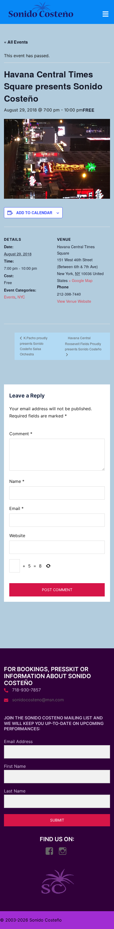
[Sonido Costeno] (40, 11)
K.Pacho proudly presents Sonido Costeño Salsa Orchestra (33, 345)
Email (16, 508)
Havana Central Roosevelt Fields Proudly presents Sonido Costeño (83, 343)
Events (9, 297)
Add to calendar (34, 212)
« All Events (16, 42)
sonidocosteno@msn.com (38, 699)
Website (17, 535)
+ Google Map (81, 280)
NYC (21, 297)
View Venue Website (74, 301)
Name (16, 481)
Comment (20, 433)
